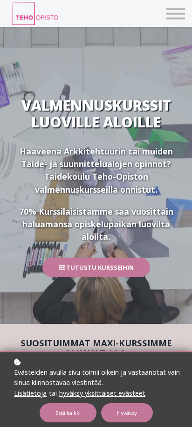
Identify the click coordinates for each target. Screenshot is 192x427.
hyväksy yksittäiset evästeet (102, 393)
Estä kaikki (68, 412)
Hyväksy (127, 412)
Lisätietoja (30, 393)
